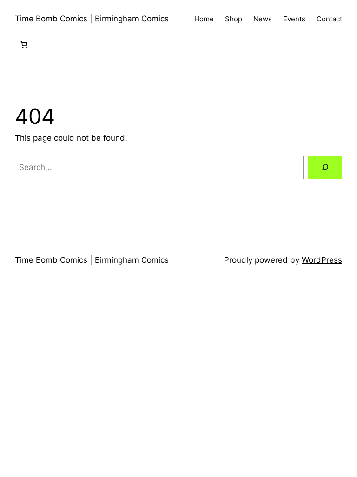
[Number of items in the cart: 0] (24, 45)
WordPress (322, 260)
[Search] (325, 167)
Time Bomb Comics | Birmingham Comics (92, 18)
